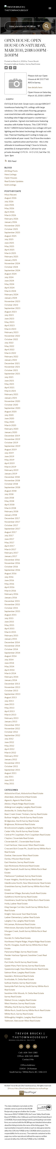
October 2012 (11, 731)
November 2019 (12, 439)
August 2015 (10, 614)
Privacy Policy (14, 1088)
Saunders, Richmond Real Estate (19, 976)
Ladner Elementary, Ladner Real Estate (22, 917)
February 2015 (11, 635)
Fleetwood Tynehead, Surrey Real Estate (23, 876)
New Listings (10, 174)
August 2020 (10, 411)
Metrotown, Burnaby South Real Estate (22, 927)
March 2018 (10, 508)
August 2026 (10, 198)
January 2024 (10, 297)
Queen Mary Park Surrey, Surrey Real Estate (24, 965)
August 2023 (10, 311)
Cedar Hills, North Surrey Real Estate (21, 831)
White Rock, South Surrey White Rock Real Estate (27, 1010)
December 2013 (12, 683)
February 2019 (11, 470)
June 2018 (9, 497)
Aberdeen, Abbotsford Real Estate (20, 796)
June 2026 (9, 204)
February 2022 (11, 356)
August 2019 (10, 449)
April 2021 (9, 387)
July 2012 (8, 738)
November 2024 (12, 263)
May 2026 (9, 208)
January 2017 (10, 556)
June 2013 (9, 704)
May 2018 (9, 501)
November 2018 (12, 480)
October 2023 (11, 304)
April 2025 (9, 249)
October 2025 (11, 229)
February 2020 (11, 428)
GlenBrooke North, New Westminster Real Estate (27, 883)
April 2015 (9, 628)
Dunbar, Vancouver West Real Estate (21, 855)
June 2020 (9, 418)
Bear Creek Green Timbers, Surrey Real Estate (25, 814)
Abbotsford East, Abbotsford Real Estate (23, 793)
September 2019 (12, 446)
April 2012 (9, 749)
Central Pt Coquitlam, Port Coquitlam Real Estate (27, 834)
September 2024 (12, 270)
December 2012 (12, 725)
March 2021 (10, 390)
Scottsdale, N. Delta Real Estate (19, 979)
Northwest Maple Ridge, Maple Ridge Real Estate (27, 941)
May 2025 (9, 246)
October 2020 (11, 404)
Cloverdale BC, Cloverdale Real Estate (22, 841)
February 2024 (11, 294)
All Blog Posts (11, 171)
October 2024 (11, 267)
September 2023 (12, 308)
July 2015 (8, 618)
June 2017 (9, 539)
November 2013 (12, 687)
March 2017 (10, 549)
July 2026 (8, 201)
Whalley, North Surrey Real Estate (20, 1007)
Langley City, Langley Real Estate (19, 920)
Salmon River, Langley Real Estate (19, 972)
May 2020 (9, 422)
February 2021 (11, 394)
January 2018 (10, 515)
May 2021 (9, 384)
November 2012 (12, 728)
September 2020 (12, 408)
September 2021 (12, 373)
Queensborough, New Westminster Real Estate (26, 969)
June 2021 (9, 380)
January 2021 (10, 397)
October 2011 (11, 766)
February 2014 (11, 676)
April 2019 (9, 463)
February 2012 (11, 756)
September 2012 (12, 735)
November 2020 (12, 401)
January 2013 (10, 721)
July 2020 (8, 415)
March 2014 (10, 673)
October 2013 (11, 690)
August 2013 (10, 697)
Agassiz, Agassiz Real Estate (17, 800)
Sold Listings (10, 184)
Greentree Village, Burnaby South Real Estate (25, 893)
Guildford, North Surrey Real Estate (20, 896)
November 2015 (12, 604)
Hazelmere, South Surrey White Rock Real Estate (27, 900)
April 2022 (9, 349)
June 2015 (9, 621)
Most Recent (10, 194)
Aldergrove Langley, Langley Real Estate (22, 807)
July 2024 (8, 277)
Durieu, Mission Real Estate (17, 858)
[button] (21, 1046)
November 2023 (12, 301)
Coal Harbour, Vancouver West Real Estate (24, 845)
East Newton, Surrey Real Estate (19, 862)
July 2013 (8, 701)
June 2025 (9, 242)
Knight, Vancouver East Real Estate (20, 914)
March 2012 (10, 752)
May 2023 (9, 322)
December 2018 (12, 477)
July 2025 (8, 239)
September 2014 (12, 652)
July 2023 (8, 315)
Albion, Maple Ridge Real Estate (19, 803)
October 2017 (11, 525)
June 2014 (9, 663)
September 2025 (12, 232)
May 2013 (9, 707)
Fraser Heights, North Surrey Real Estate (23, 879)
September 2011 (12, 769)
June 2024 (9, 280)
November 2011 (12, 763)
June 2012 (9, 742)
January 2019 (10, 473)
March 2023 (10, 329)
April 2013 (9, 711)
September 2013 (12, 694)
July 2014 (8, 659)
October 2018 (11, 483)
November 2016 (12, 563)
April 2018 (9, 504)
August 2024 (10, 273)
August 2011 (10, 773)
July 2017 (8, 535)
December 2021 (12, 363)
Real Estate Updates (13, 181)
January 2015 (10, 638)
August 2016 (10, 573)
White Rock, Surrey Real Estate (18, 1013)
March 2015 (10, 632)
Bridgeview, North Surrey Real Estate (21, 821)
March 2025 (10, 253)
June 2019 (9, 456)
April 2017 (9, 545)
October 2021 (11, 370)
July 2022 (8, 342)
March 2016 (10, 590)
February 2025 (11, 256)
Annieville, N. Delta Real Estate (18, 810)
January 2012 (10, 759)
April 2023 (9, 325)
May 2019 (9, 459)
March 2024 (10, 291)
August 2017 (10, 532)
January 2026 (10, 222)
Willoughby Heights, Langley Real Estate (23, 1017)
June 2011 (9, 780)
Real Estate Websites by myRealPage (34, 1088)
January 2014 (10, 680)
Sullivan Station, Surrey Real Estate (26, 64)
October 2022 (11, 339)
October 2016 (11, 566)
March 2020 (10, 425)
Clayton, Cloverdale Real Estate (19, 838)
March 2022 (10, 353)
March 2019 (10, 466)
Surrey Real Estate (12, 996)
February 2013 (11, 718)
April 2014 (9, 670)
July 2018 (8, 494)
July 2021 (8, 377)
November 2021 (12, 366)
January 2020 (10, 432)
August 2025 (10, 236)
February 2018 (11, 511)
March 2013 (10, 714)
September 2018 (12, 487)
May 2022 (9, 346)
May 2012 (9, 745)
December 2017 (12, 518)
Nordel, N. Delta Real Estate (17, 938)
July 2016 (8, 577)
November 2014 (12, 645)
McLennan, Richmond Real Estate (19, 924)
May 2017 (9, 542)
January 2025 (10, 260)
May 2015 (9, 625)
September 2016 (12, 570)
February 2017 (11, 552)
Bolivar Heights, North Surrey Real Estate (23, 817)
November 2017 (12, 521)
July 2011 (8, 776)
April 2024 (9, 287)
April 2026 (9, 211)
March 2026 (10, 215)
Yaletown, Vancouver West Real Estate (22, 1020)
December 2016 (12, 559)
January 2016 (10, 597)
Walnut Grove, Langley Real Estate (20, 1000)
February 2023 (11, 332)
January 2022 (10, 360)
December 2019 (12, 435)
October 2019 (11, 442)
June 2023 (9, 318)
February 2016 (11, 594)
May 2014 (9, 666)
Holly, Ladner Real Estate (16, 903)
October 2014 (11, 649)
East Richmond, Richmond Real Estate (21, 865)
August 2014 (10, 656)
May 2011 (9, 783)
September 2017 (12, 528)
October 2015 (11, 608)
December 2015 (12, 601)
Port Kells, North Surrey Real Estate (21, 962)
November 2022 (12, 335)
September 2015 (12, 611)
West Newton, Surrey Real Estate (19, 1003)
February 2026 (11, 218)
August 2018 (10, 490)
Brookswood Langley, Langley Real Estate (23, 827)
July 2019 (8, 452)
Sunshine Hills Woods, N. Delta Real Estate (24, 993)
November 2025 (12, 225)
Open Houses (10, 177)
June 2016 (9, 580)
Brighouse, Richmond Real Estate (19, 824)
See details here (35, 87)
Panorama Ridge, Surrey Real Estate (21, 951)
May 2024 (9, 284)
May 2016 (9, 583)
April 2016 (9, 587)
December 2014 (12, 642)
